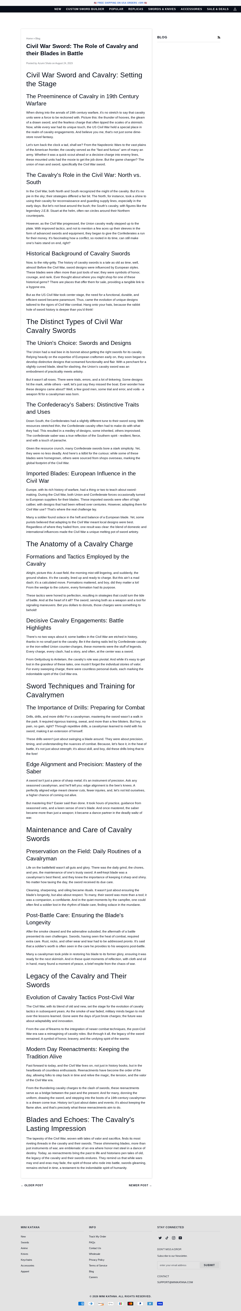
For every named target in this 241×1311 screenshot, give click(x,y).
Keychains (26, 1259)
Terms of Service (98, 1265)
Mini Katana (108, 1296)
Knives (24, 1253)
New (23, 1236)
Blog (37, 38)
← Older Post (32, 1185)
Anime (24, 1248)
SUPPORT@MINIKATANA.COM (175, 1282)
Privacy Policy (96, 1259)
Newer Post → (140, 1185)
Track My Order (97, 1236)
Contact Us (95, 1248)
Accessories (27, 1265)
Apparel (25, 1271)
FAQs (92, 1242)
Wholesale (94, 1253)
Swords (25, 1242)
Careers (93, 1277)
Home (29, 38)
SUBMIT (209, 1265)
